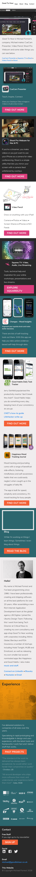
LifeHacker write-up (13, 417)
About (21, 4)
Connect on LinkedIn (13, 671)
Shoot (30, 58)
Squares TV (22, 58)
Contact (31, 4)
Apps (16, 4)
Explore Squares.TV (14, 289)
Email (19, 675)
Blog (26, 4)
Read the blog (16, 551)
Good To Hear (8, 3)
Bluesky (29, 671)
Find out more (14, 109)
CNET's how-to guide (14, 413)
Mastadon (10, 675)
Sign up (10, 842)
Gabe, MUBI (17, 783)
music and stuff (11, 665)
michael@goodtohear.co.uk (14, 862)
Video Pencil (6, 60)
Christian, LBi (8, 769)
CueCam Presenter (9, 58)
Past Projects (14, 751)
